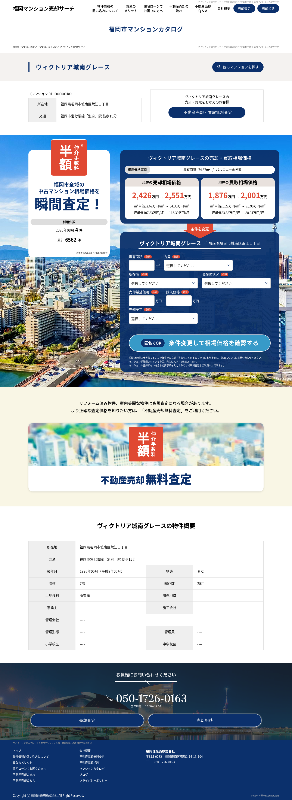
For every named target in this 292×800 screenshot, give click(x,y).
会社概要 (85, 750)
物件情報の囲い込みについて (31, 756)
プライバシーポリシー (93, 780)
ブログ (84, 774)
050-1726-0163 (151, 698)
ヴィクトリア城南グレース (73, 46)
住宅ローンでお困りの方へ (29, 768)
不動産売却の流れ (24, 774)
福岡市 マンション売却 (24, 46)
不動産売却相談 (89, 762)
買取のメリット (22, 762)
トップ (17, 750)
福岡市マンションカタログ (146, 29)
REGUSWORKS (272, 795)
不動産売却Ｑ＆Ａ (24, 780)
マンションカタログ (47, 46)
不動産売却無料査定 (92, 756)
